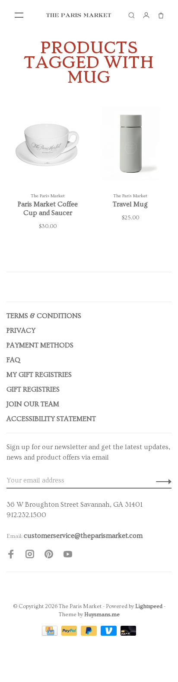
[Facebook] (10, 556)
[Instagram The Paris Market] (29, 556)
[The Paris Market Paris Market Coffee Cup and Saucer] (48, 146)
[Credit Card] (50, 633)
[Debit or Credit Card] (129, 633)
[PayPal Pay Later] (90, 633)
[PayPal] (70, 633)
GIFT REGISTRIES (33, 389)
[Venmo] (109, 633)
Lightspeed (148, 606)
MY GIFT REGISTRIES (39, 375)
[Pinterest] (48, 556)
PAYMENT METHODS (39, 345)
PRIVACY (20, 331)
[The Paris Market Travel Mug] (130, 146)
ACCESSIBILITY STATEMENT (51, 419)
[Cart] (160, 15)
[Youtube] (68, 556)
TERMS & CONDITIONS (43, 316)
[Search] (131, 15)
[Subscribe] (161, 480)
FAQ (13, 360)
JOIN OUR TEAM (32, 404)
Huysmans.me (102, 614)
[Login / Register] (146, 15)
